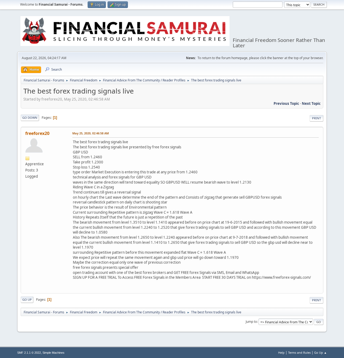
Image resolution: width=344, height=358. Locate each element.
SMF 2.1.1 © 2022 (29, 352)
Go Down (29, 118)
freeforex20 (37, 133)
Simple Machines (53, 352)
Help (281, 352)
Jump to (251, 321)
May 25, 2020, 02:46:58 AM (90, 133)
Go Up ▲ (320, 352)
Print (316, 118)
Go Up (27, 300)
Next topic (311, 103)
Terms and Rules (299, 352)
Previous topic (286, 103)
